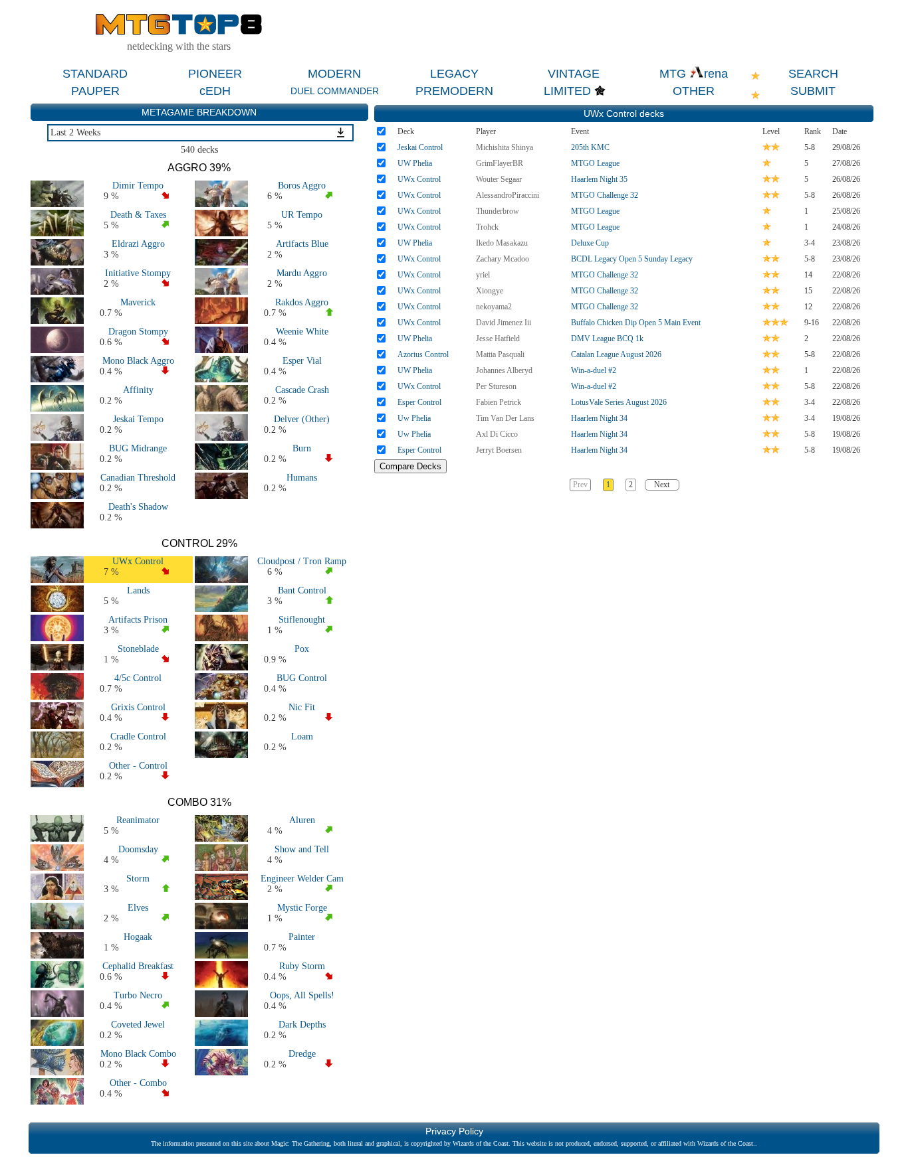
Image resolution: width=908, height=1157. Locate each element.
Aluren (302, 820)
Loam (302, 736)
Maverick (138, 302)
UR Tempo (301, 215)
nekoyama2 (494, 306)
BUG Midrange (138, 448)
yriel (483, 274)
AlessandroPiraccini (507, 195)
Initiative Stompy (138, 273)
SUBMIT (813, 91)
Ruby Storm (302, 966)
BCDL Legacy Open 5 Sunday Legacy (632, 259)
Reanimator (138, 820)
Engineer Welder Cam (302, 879)
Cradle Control (138, 736)
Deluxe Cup (590, 243)
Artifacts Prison (138, 620)
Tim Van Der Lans (505, 418)
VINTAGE (574, 73)
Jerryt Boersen (499, 450)
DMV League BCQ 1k (607, 338)
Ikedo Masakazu (502, 243)
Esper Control (419, 402)
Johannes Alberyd (504, 370)
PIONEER (215, 73)
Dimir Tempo (138, 186)
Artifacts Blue (302, 244)
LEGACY (454, 73)
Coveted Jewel (138, 1025)
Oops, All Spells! (302, 995)
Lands (138, 590)
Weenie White (302, 332)
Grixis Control (138, 707)
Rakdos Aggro (301, 302)
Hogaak (138, 937)
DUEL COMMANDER (334, 91)
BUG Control (302, 678)
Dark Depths (302, 1025)
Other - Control (138, 766)
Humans (301, 478)
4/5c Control (138, 678)
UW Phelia (414, 163)
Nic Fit (301, 707)
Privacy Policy (454, 1131)
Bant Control (302, 590)
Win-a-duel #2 (593, 370)
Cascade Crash (302, 390)
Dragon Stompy (138, 332)
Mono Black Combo (138, 1054)
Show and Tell (302, 849)
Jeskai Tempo (138, 419)
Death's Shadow (138, 507)
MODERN (334, 73)
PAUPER (95, 91)
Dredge (302, 1054)
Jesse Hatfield (498, 338)
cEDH (215, 91)
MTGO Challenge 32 (604, 195)
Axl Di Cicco (497, 434)
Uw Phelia (414, 418)
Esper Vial (302, 361)
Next (661, 484)
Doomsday (138, 849)
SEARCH (813, 73)
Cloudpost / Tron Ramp (301, 561)
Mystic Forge (302, 908)
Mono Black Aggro (138, 361)
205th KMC (590, 147)
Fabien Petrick (498, 402)
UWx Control (138, 561)
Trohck (487, 227)
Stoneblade (138, 649)
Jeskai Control (420, 147)
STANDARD (95, 73)
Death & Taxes (138, 215)
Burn (301, 448)
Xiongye (489, 290)
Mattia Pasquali (500, 354)
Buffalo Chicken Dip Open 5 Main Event (636, 322)
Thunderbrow (497, 211)
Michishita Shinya (504, 147)
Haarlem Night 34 (599, 418)
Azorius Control (423, 354)
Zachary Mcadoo (502, 259)
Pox (301, 649)
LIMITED (567, 91)
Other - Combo (138, 1083)
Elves (138, 908)
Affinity (138, 390)
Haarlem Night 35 (599, 179)
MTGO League (595, 163)
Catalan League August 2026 (616, 354)
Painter (301, 937)
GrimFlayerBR (499, 163)
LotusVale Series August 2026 (619, 402)
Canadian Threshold (137, 478)
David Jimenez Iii (503, 322)
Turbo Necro (138, 995)
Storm (138, 879)
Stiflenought (302, 620)
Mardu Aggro (302, 273)
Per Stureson (496, 386)
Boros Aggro (302, 186)
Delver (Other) (302, 419)
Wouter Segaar (499, 179)
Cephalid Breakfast (137, 966)
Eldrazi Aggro (138, 244)
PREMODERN (454, 91)
